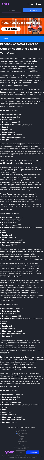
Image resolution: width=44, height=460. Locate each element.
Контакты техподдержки (21, 447)
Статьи (30, 4)
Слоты (38, 4)
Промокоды (22, 435)
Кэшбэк (22, 438)
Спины (22, 439)
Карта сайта (21, 445)
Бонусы (22, 436)
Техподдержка (22, 441)
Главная (21, 444)
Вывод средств (22, 433)
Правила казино (21, 448)
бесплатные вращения (33, 357)
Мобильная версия (22, 432)
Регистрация (32, 10)
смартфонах (4, 154)
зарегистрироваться (24, 104)
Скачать (11, 10)
